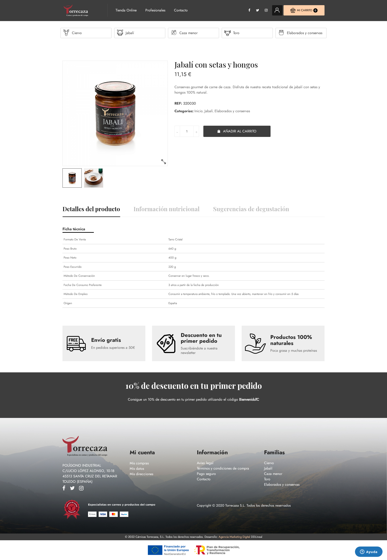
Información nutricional (166, 209)
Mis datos (137, 468)
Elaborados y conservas (232, 111)
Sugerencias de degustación (251, 209)
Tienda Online (126, 10)
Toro (267, 479)
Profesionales (155, 10)
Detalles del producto (91, 209)
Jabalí (208, 111)
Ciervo (269, 463)
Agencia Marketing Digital (234, 537)
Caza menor (273, 473)
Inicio (198, 111)
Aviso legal (205, 463)
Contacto (181, 10)
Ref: (178, 103)
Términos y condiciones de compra (223, 468)
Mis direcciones (141, 474)
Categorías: (184, 111)
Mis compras (139, 463)
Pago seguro (206, 473)
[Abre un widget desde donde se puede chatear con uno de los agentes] (369, 552)
